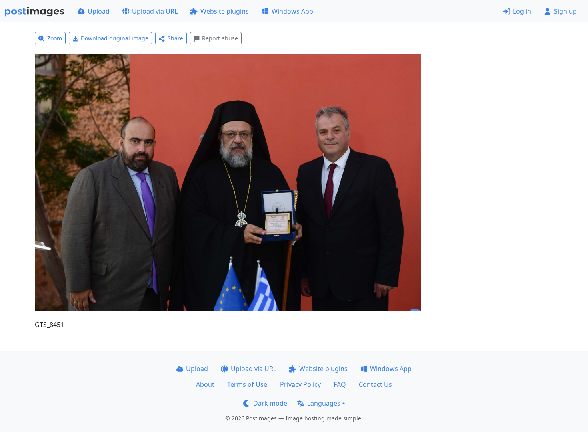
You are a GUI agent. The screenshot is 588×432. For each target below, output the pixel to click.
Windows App (292, 11)
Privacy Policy (300, 384)
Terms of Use (247, 384)
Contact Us (375, 384)
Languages (323, 403)
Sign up (565, 11)
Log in (522, 11)
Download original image (114, 38)
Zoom (54, 38)
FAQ (340, 384)
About (205, 384)
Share (175, 38)
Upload (99, 11)
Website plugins (224, 11)
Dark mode (270, 403)
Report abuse (220, 38)
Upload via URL (155, 11)
